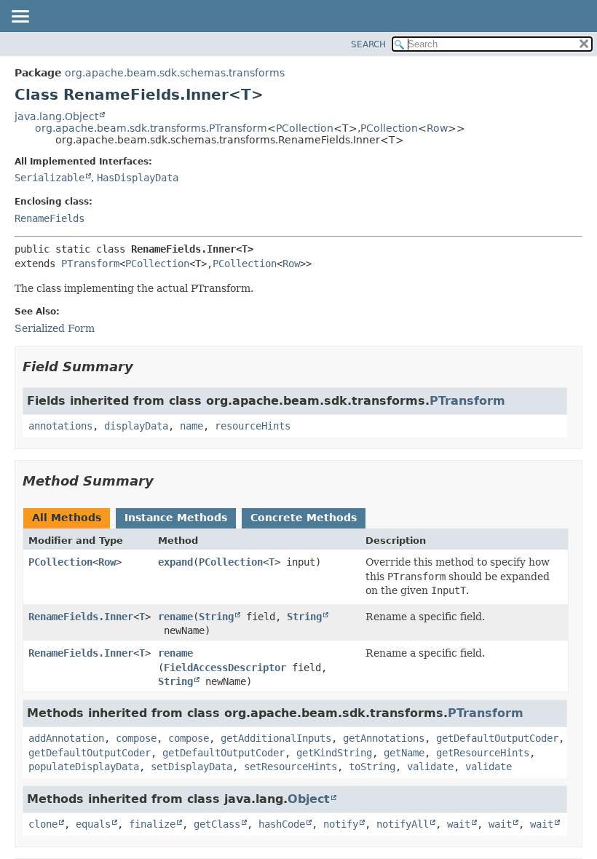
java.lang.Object (56, 116)
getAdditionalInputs (276, 738)
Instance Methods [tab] (175, 517)
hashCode (281, 824)
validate (430, 766)
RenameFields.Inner (80, 616)
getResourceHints (482, 753)
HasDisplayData (137, 177)
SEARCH (368, 44)
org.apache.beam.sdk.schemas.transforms (175, 73)
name (191, 426)
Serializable (49, 177)
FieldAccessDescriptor (225, 667)
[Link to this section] (143, 366)
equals (93, 824)
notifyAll (402, 824)
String (216, 616)
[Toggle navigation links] (19, 17)
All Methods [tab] (66, 517)
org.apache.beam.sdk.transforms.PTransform (151, 128)
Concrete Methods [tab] (303, 517)
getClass (217, 824)
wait (458, 824)
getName (404, 753)
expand (175, 562)
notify (340, 824)
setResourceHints (290, 766)
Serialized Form (55, 328)
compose (136, 738)
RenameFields (49, 218)
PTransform (90, 263)
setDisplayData (191, 766)
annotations (60, 426)
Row (437, 128)
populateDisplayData (83, 766)
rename (175, 616)
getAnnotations (383, 738)
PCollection (304, 128)
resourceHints (252, 426)
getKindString (334, 753)
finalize (152, 824)
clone (43, 824)
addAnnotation (66, 738)
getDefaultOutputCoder (497, 738)
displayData (136, 426)
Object (309, 799)
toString (372, 766)
